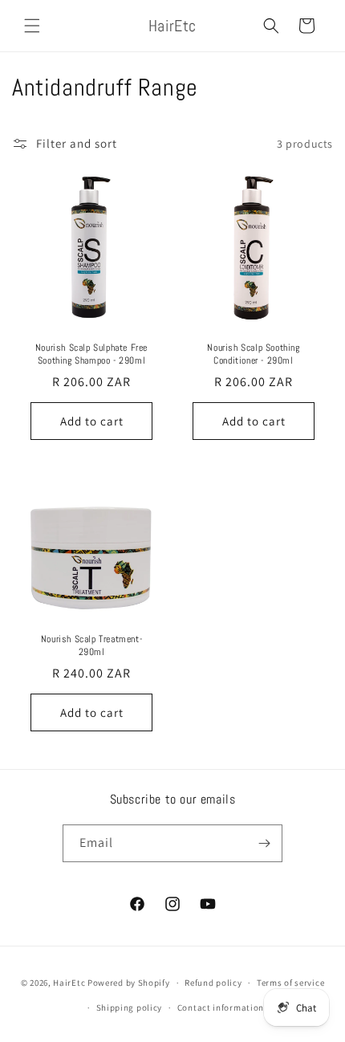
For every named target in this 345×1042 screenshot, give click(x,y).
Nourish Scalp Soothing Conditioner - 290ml (253, 354)
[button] (32, 25)
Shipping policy (129, 1007)
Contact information (220, 1007)
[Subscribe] (264, 843)
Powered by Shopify (128, 982)
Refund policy (213, 982)
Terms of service (290, 982)
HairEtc (69, 982)
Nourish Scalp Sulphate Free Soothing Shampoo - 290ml (91, 354)
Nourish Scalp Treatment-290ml (91, 645)
